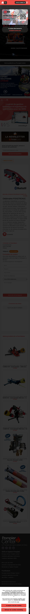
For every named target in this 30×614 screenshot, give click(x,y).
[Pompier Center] (2, 2)
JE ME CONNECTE (20, 2)
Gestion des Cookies (19, 600)
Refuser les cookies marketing (14, 610)
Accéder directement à (15, 29)
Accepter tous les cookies (13, 605)
